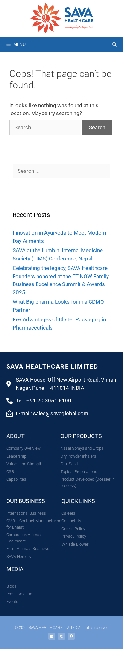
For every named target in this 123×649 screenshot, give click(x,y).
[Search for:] (45, 127)
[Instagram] (61, 636)
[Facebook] (71, 636)
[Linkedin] (51, 636)
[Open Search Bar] (114, 44)
